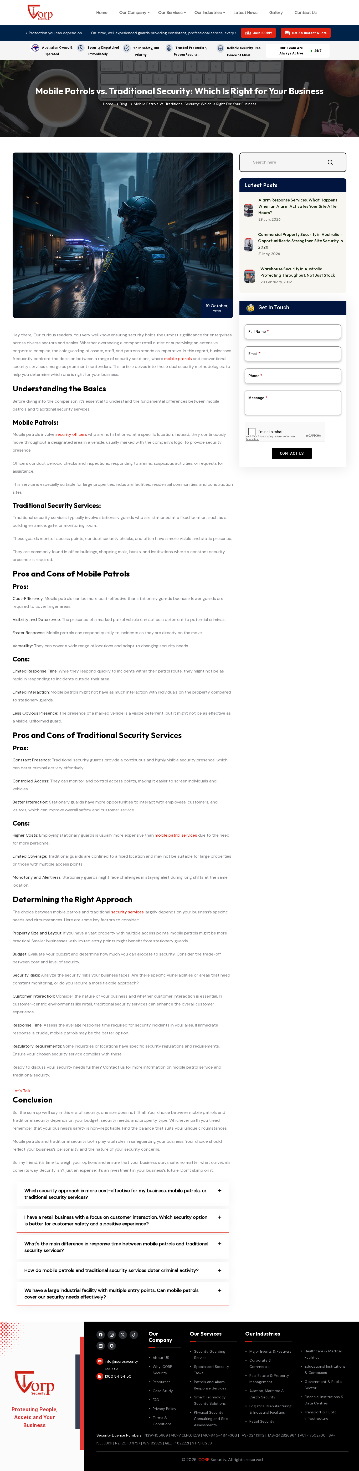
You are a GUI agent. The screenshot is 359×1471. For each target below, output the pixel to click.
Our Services (170, 12)
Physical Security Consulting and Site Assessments (211, 1418)
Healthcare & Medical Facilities (323, 1354)
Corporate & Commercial (260, 1363)
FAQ (156, 1399)
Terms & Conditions (162, 1420)
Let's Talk (21, 1091)
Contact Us (306, 12)
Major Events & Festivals (270, 1351)
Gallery (276, 12)
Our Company (132, 12)
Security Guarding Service (209, 1354)
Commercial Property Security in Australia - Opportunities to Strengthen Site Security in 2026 (300, 241)
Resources (162, 1381)
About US (161, 1357)
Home (101, 12)
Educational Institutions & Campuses (325, 1369)
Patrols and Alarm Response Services (210, 1385)
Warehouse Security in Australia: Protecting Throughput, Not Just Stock (297, 272)
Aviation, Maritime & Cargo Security (266, 1393)
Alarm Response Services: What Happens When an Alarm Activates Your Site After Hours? (298, 206)
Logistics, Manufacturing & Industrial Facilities (270, 1409)
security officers (71, 434)
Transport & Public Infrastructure (321, 1415)
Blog (123, 104)
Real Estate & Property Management (269, 1378)
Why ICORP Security (162, 1369)
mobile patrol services (176, 835)
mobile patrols (178, 358)
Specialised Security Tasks (211, 1369)
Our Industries (208, 12)
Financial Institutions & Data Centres (324, 1400)
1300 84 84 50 (118, 1376)
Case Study (163, 1390)
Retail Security (261, 1421)
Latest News (246, 12)
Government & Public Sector (323, 1384)
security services (127, 912)
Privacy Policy (164, 1408)
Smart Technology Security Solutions (210, 1400)
